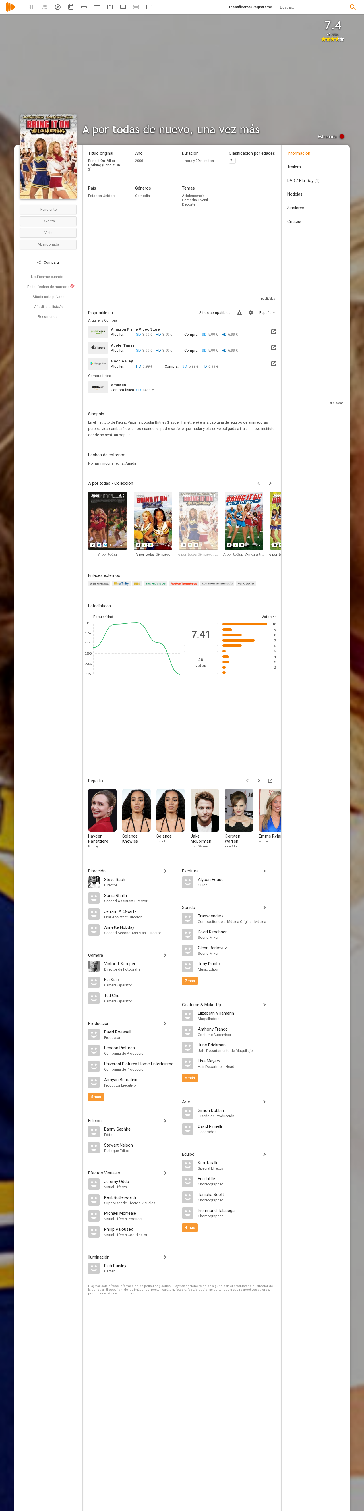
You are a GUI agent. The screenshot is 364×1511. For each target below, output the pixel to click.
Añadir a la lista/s (48, 306)
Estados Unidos (101, 196)
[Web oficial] (100, 587)
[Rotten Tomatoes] (184, 587)
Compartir (51, 262)
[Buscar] (353, 7)
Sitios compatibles (214, 312)
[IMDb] (138, 587)
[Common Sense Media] (218, 587)
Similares (295, 207)
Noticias (295, 194)
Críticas (294, 221)
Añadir (130, 463)
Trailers (294, 166)
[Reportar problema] (239, 312)
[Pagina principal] (10, 11)
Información (298, 153)
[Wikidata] (247, 587)
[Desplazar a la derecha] (270, 483)
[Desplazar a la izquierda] (258, 483)
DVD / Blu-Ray (303, 180)
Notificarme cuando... (48, 277)
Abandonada (48, 244)
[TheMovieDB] (156, 587)
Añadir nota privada (48, 297)
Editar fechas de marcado (50, 286)
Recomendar (48, 316)
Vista (48, 233)
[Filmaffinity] (122, 587)
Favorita (48, 221)
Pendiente (48, 209)
